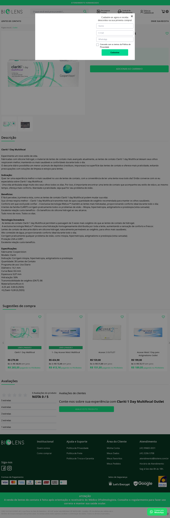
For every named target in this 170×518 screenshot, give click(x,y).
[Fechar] (132, 16)
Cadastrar (114, 52)
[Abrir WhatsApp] (157, 512)
